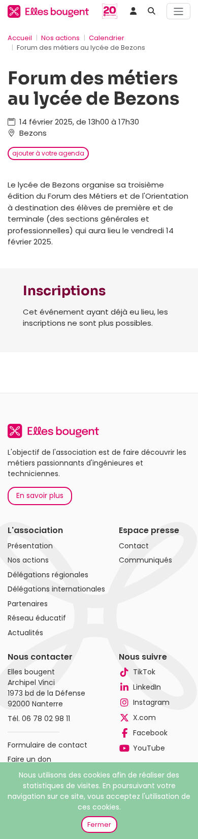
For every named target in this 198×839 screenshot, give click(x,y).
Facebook (150, 733)
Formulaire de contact (47, 745)
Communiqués (145, 560)
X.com (144, 717)
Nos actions (60, 38)
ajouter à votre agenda (48, 153)
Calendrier (106, 38)
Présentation (30, 546)
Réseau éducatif (37, 618)
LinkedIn (147, 687)
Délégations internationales (56, 589)
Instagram (151, 702)
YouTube (149, 748)
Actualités (25, 633)
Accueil (20, 38)
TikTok (144, 672)
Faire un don (29, 759)
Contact (134, 546)
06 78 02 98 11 (46, 718)
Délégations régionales (48, 575)
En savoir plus (39, 495)
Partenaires (28, 604)
